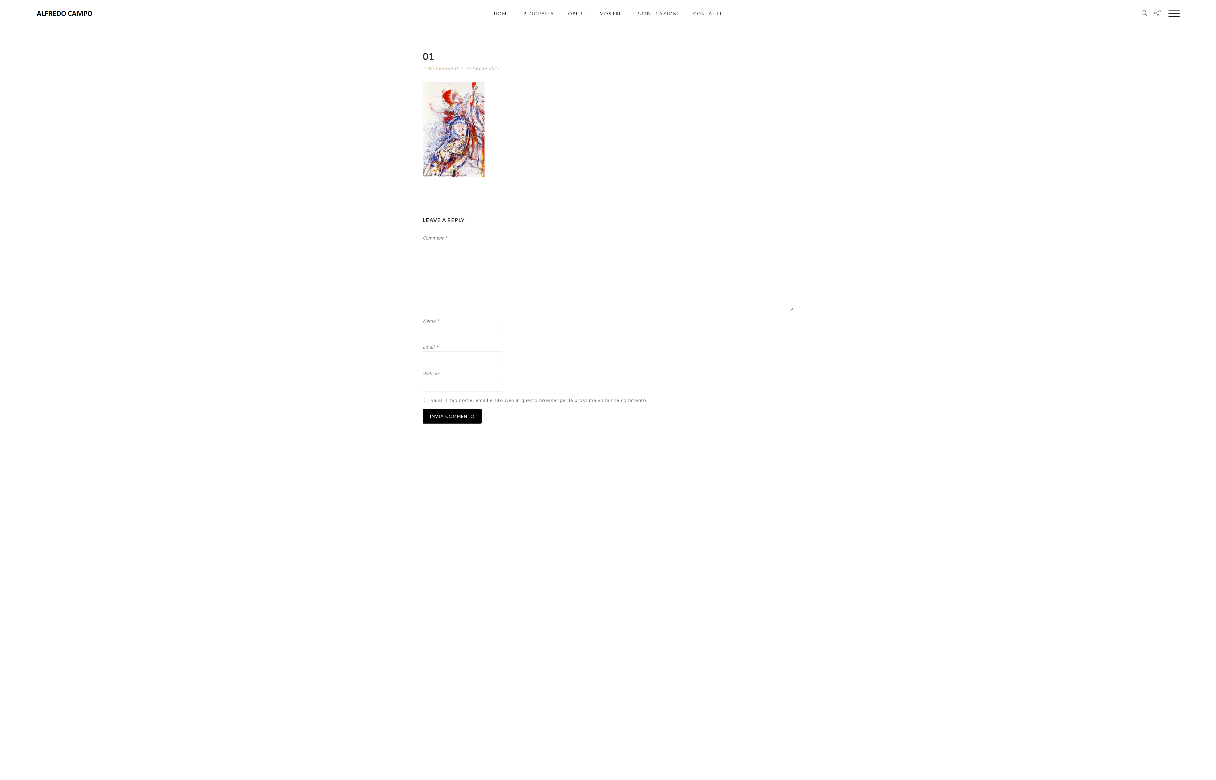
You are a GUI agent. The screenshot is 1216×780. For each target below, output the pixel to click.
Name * (431, 321)
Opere (577, 13)
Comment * (435, 238)
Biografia (539, 13)
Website (431, 373)
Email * (430, 347)
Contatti (707, 13)
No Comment (442, 68)
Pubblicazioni (657, 13)
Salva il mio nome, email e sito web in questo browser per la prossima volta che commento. (539, 400)
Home (502, 13)
